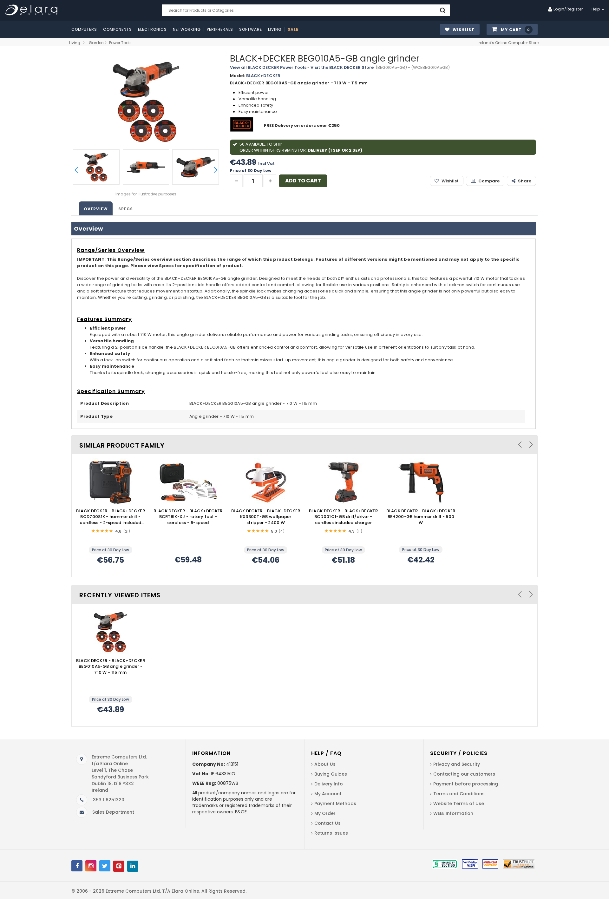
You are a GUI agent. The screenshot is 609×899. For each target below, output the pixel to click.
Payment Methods (335, 803)
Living (74, 42)
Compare (489, 181)
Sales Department (113, 812)
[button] (512, 30)
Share (524, 181)
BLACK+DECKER (263, 76)
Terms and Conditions (459, 794)
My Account (328, 794)
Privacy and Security (456, 764)
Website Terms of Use (458, 803)
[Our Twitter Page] (104, 865)
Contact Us (327, 823)
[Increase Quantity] (270, 180)
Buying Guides (330, 774)
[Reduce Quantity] (236, 180)
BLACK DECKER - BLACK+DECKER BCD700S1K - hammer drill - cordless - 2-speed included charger (110, 517)
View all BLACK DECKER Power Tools (268, 67)
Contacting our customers (464, 774)
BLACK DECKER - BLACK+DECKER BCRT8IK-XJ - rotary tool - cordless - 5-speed (188, 517)
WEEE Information (453, 813)
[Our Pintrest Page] (118, 866)
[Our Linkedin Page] (132, 866)
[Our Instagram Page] (90, 865)
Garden (96, 42)
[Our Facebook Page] (76, 865)
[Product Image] (110, 482)
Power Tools (120, 42)
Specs (125, 209)
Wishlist (450, 181)
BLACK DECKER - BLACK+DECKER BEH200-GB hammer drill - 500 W (420, 517)
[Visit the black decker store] (242, 125)
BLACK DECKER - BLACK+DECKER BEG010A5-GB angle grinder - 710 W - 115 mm (110, 666)
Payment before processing (465, 784)
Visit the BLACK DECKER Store (342, 67)
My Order (325, 813)
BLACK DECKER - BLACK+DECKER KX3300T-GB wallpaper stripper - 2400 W (265, 517)
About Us (325, 764)
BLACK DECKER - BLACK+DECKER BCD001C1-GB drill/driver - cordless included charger (343, 517)
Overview (96, 209)
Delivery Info (328, 784)
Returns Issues (331, 833)
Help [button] (596, 9)
